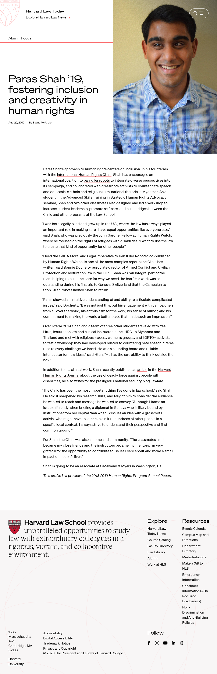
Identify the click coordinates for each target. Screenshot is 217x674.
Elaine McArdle (42, 122)
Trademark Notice (56, 643)
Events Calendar (194, 528)
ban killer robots (97, 180)
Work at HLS (156, 564)
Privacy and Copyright (59, 648)
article (142, 369)
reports (134, 261)
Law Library (156, 552)
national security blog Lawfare (139, 381)
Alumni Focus (19, 38)
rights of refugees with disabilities (110, 241)
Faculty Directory (160, 546)
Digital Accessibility (58, 638)
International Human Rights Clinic (84, 174)
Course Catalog (159, 540)
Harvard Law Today (45, 11)
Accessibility (53, 633)
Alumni (152, 558)
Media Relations (194, 557)
